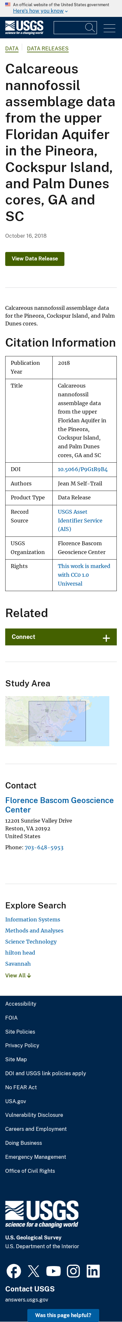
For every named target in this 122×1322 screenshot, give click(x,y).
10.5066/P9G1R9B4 (83, 469)
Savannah (18, 963)
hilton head (20, 952)
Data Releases (48, 49)
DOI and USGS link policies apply (45, 1074)
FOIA (11, 1018)
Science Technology (31, 941)
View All (16, 975)
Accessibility (20, 1004)
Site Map (16, 1060)
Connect (23, 636)
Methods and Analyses (34, 930)
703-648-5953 (44, 847)
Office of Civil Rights (30, 1171)
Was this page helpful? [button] (63, 1315)
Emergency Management (35, 1157)
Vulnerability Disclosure (34, 1115)
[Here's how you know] (61, 8)
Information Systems (32, 919)
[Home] (24, 33)
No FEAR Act (21, 1088)
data (12, 49)
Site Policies (20, 1032)
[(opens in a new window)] (13, 1270)
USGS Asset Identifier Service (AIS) (80, 520)
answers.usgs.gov (26, 1300)
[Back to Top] (98, 1298)
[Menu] (109, 28)
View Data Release (35, 259)
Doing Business (23, 1143)
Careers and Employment (36, 1129)
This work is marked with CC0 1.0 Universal (84, 575)
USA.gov (15, 1101)
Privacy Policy (22, 1046)
